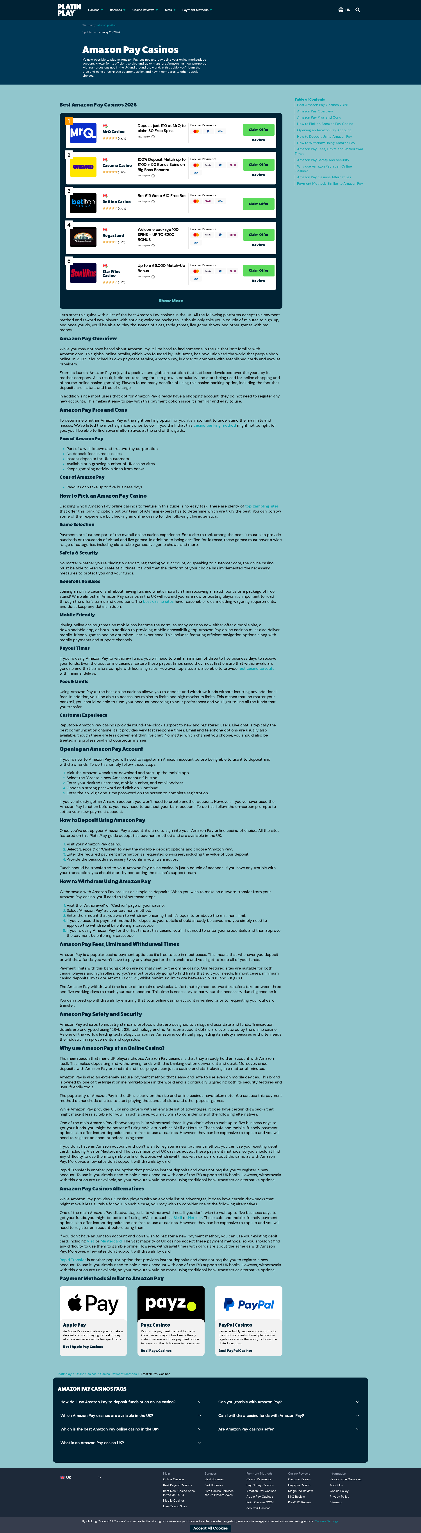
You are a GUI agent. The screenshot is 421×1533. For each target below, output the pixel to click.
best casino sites (158, 601)
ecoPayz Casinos (258, 1508)
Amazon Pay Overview (315, 111)
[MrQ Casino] (83, 133)
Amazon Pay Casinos (261, 1491)
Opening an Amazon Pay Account (324, 130)
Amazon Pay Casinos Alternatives (324, 177)
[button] (345, 10)
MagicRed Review (300, 1491)
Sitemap (336, 1502)
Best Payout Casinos (177, 1485)
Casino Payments (258, 1479)
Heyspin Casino (299, 1485)
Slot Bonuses (214, 1485)
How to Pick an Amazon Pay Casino (325, 123)
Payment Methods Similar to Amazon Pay (330, 183)
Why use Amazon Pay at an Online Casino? (323, 168)
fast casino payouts (256, 668)
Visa (91, 1241)
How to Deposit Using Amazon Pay (324, 136)
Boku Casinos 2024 (260, 1502)
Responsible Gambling (346, 1479)
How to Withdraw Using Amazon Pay (326, 143)
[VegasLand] (83, 237)
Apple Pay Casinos (259, 1497)
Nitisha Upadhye (106, 25)
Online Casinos (85, 1374)
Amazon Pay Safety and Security (323, 160)
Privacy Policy (339, 1497)
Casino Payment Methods (118, 1374)
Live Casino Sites (175, 1506)
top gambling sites (262, 506)
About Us (336, 1485)
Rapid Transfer (73, 1259)
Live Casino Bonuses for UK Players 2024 (219, 1493)
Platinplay (65, 1374)
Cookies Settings (326, 1521)
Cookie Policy (339, 1491)
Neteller (195, 1217)
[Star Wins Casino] (83, 273)
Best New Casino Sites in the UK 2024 (179, 1493)
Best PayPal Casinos (236, 1351)
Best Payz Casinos (156, 1351)
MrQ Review (296, 1497)
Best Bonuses (214, 1479)
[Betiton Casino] (83, 203)
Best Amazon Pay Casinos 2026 (322, 105)
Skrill (178, 1217)
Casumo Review (299, 1479)
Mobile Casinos (174, 1500)
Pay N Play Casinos (260, 1485)
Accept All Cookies (210, 1528)
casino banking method (215, 425)
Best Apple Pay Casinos (83, 1347)
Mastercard (111, 1241)
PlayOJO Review (299, 1502)
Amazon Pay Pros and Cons (319, 117)
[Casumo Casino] (83, 167)
